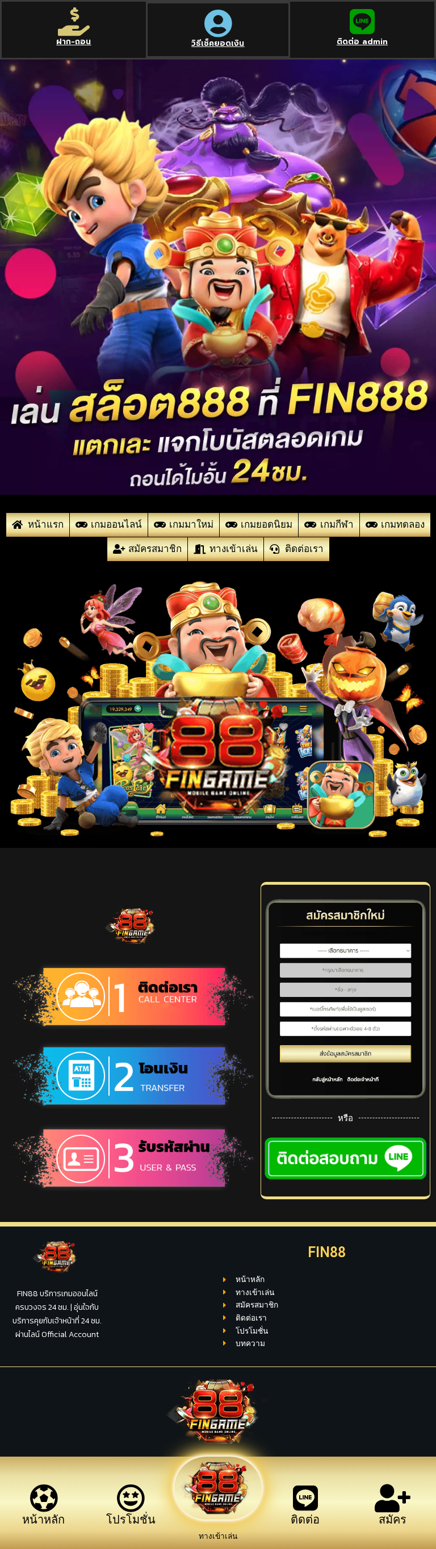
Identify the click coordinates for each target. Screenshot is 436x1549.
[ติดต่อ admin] (362, 21)
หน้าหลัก (43, 1519)
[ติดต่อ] (305, 1498)
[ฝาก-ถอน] (74, 21)
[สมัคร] (392, 1498)
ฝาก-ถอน (73, 42)
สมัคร (392, 1519)
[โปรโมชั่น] (130, 1498)
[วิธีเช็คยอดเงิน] (218, 23)
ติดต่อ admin (362, 42)
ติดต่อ (305, 1519)
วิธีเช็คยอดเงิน (217, 43)
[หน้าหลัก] (44, 1498)
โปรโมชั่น (131, 1519)
